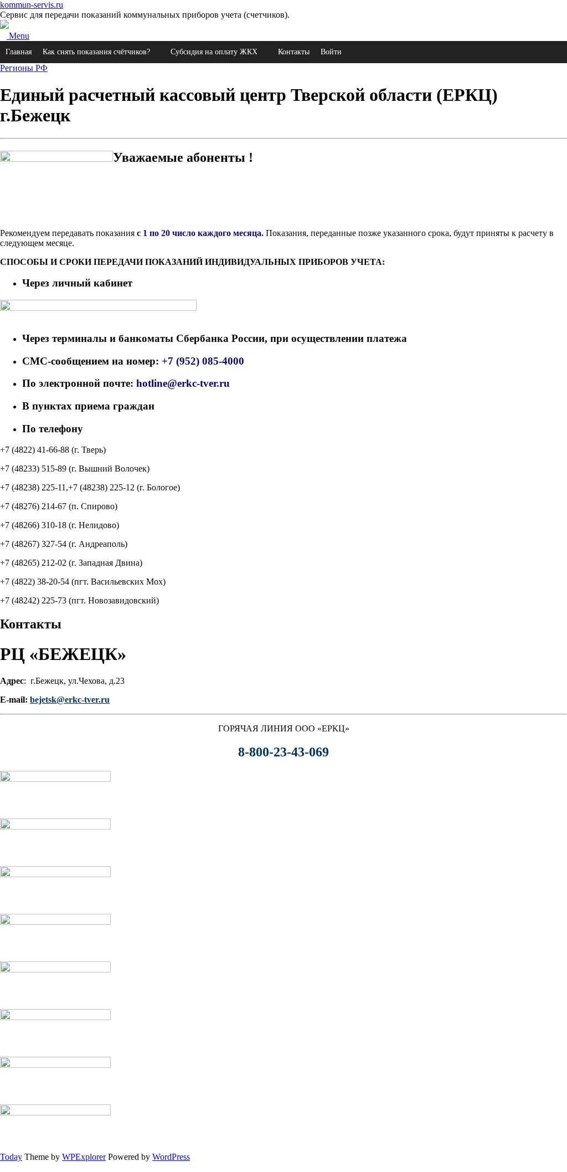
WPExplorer (84, 1156)
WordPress (171, 1156)
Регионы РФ (24, 68)
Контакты (294, 52)
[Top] (3, 1166)
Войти (331, 52)
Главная (19, 52)
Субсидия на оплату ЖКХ (214, 52)
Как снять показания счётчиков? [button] (96, 52)
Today (11, 1156)
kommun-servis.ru (31, 4)
